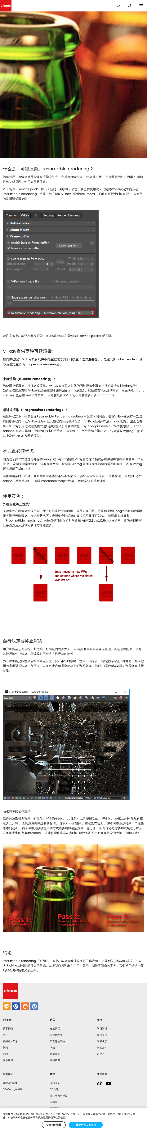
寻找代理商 (56, 1035)
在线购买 (55, 1028)
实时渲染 (55, 1083)
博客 (5, 1035)
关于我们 (8, 1028)
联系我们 (8, 1060)
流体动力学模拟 (58, 1096)
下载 (52, 1047)
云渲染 (53, 1102)
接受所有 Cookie (86, 1125)
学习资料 (102, 1028)
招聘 (5, 1054)
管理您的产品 (57, 1041)
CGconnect (10, 1083)
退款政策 (55, 1054)
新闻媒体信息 (10, 1041)
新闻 (5, 1047)
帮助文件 (102, 1047)
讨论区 (101, 1054)
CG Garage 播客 (13, 1089)
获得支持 (102, 1035)
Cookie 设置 (53, 1125)
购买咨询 (55, 1060)
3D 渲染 (54, 1089)
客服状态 (102, 1041)
